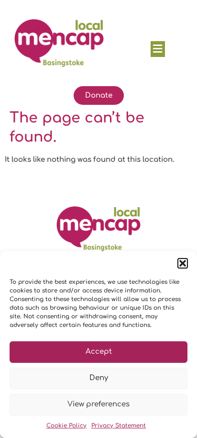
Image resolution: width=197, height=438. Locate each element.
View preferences (98, 404)
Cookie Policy (66, 425)
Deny (98, 378)
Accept (99, 352)
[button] (182, 263)
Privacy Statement (118, 425)
